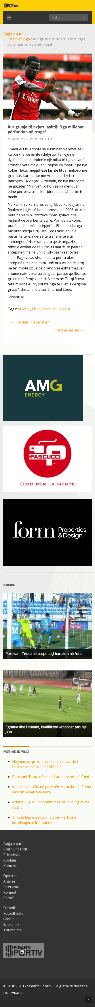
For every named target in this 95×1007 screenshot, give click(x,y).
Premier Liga (19, 39)
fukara (64, 308)
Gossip (9, 918)
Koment (9, 892)
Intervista (11, 886)
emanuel (49, 308)
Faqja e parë (13, 33)
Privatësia (11, 854)
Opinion (10, 875)
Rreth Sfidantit (15, 849)
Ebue (36, 308)
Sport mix (11, 924)
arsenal (24, 308)
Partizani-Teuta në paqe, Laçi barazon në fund (50, 776)
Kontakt (10, 865)
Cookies (10, 860)
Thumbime (12, 930)
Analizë (9, 881)
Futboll (9, 907)
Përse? (8, 897)
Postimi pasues (67, 330)
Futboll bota (13, 913)
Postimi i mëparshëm (32, 322)
